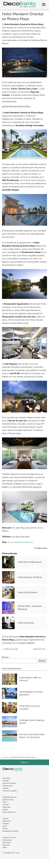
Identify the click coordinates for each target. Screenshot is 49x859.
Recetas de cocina (9, 837)
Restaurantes (7, 840)
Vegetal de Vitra (39, 649)
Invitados (6, 824)
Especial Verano (8, 800)
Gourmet (6, 805)
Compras (6, 788)
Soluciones (6, 845)
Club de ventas (8, 786)
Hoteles (5, 810)
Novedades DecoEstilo (10, 831)
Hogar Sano (7, 807)
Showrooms (7, 842)
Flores (5, 802)
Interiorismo (7, 821)
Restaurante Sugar (11, 649)
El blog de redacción (10, 797)
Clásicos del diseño (9, 783)
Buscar (5, 657)
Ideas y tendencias (9, 812)
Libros (5, 826)
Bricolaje (6, 781)
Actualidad (6, 778)
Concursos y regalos (10, 791)
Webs (5, 847)
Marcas (5, 828)
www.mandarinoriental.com (20, 542)
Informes (6, 819)
